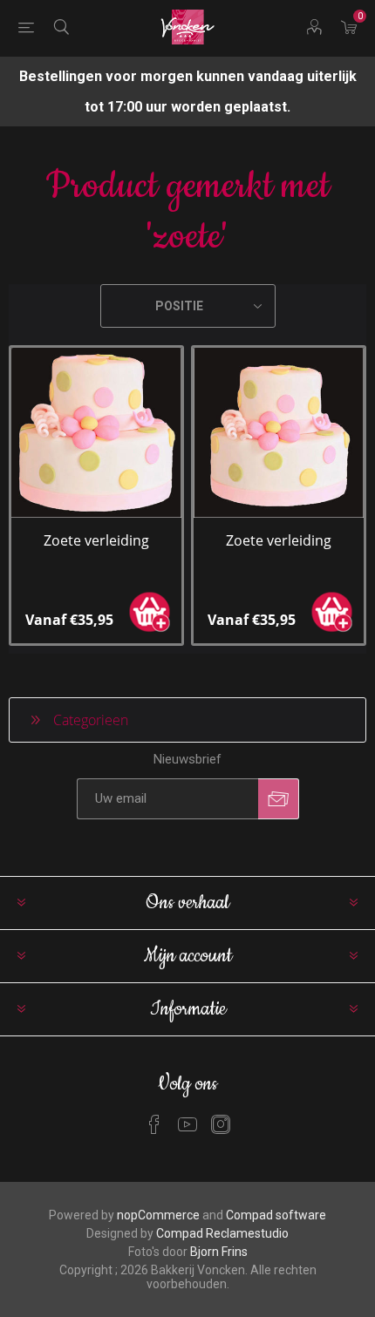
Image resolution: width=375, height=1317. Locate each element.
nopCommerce (158, 1215)
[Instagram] (221, 1124)
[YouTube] (187, 1124)
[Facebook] (154, 1124)
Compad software (276, 1215)
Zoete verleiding (96, 540)
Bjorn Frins (219, 1252)
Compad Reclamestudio (222, 1233)
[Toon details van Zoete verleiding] (96, 433)
